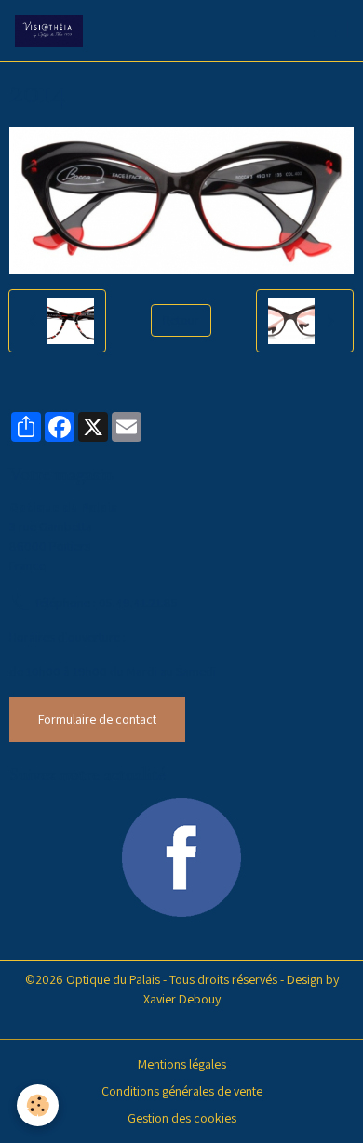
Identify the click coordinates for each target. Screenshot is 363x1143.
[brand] (52, 31)
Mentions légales (182, 1064)
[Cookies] (38, 1105)
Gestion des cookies (182, 1118)
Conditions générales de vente (181, 1091)
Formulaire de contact (97, 719)
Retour (181, 320)
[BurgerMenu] (325, 31)
